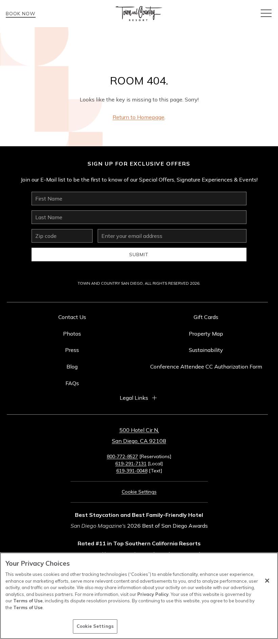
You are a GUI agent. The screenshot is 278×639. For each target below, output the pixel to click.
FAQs (72, 383)
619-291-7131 (130, 464)
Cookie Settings (95, 626)
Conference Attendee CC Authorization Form (206, 366)
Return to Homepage (138, 117)
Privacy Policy (152, 594)
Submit (138, 254)
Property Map (206, 333)
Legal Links (134, 397)
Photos (72, 333)
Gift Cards (206, 317)
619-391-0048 (131, 471)
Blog (72, 366)
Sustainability (206, 349)
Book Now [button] (21, 14)
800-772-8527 (122, 456)
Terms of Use (28, 600)
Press (72, 349)
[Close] (267, 580)
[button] (266, 13)
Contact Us (72, 317)
